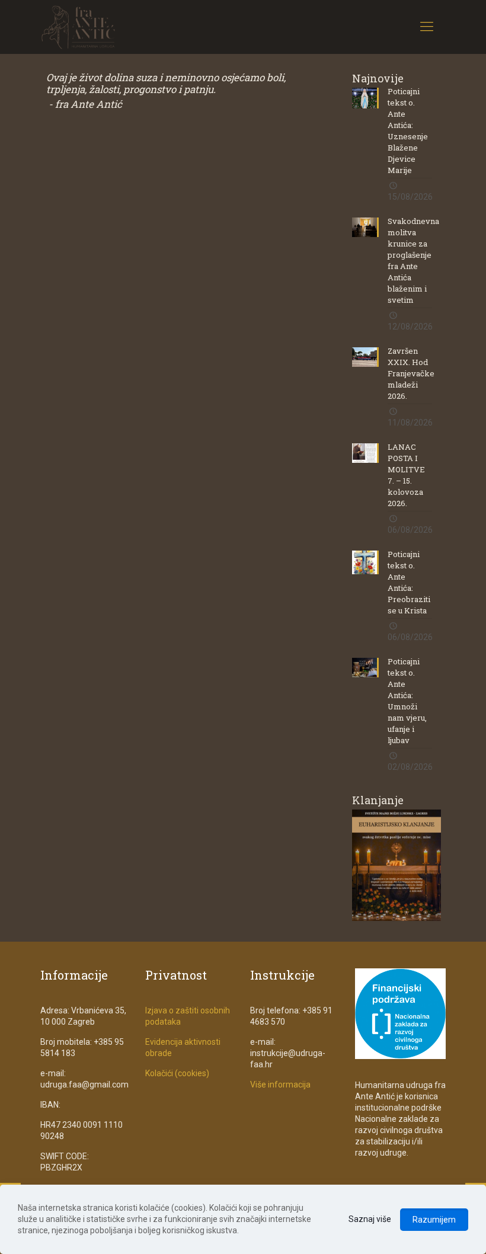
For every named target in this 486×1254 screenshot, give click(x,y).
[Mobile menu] (427, 27)
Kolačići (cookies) (177, 1073)
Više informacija (280, 1084)
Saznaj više (369, 1219)
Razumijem (434, 1219)
